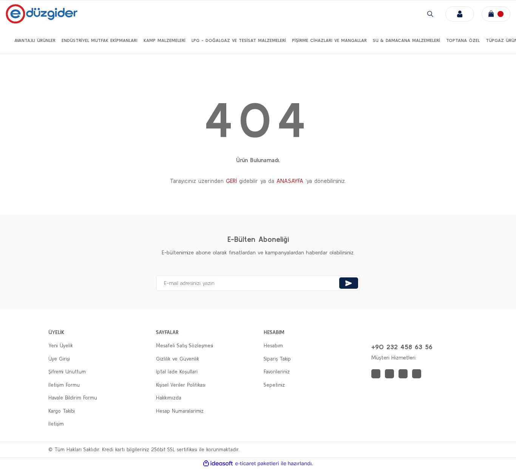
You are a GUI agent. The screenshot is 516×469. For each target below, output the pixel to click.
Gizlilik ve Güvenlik (177, 359)
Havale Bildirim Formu (72, 398)
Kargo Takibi (61, 411)
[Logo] (41, 13)
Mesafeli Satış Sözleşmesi (184, 345)
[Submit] (348, 283)
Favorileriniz (277, 372)
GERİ (231, 181)
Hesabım (273, 345)
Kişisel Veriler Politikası (180, 385)
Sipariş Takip (277, 359)
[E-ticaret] (257, 463)
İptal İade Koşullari (177, 372)
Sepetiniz (274, 385)
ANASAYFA (290, 181)
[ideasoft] (218, 463)
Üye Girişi (59, 359)
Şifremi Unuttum (67, 372)
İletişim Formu (64, 385)
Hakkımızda (168, 398)
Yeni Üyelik (60, 345)
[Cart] (496, 14)
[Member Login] (459, 14)
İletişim (56, 424)
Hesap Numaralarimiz (180, 411)
